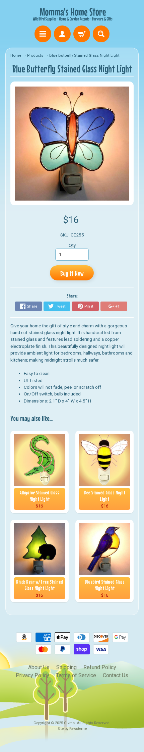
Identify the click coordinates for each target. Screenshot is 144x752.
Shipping (66, 667)
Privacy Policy (32, 675)
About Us (39, 667)
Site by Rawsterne (72, 729)
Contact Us (115, 675)
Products (35, 55)
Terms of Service (76, 675)
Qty (72, 245)
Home (15, 55)
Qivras (69, 723)
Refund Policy (99, 667)
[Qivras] (72, 13)
